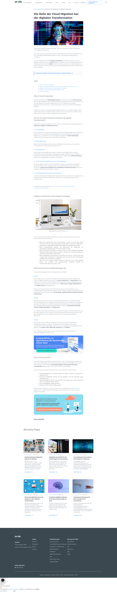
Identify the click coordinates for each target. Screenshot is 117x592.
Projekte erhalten (54, 561)
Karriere (34, 546)
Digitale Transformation (55, 554)
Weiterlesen (28, 472)
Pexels (67, 231)
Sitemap (34, 549)
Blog (70, 2)
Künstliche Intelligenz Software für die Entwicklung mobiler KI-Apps (58, 499)
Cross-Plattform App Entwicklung (58, 544)
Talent (57, 2)
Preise (68, 554)
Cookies (76, 575)
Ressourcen (76, 2)
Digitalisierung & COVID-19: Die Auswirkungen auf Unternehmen (58, 458)
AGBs (61, 575)
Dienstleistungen (38, 2)
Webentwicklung (54, 549)
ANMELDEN (83, 2)
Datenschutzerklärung (68, 575)
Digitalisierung (40, 9)
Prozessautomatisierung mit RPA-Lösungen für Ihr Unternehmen (82, 499)
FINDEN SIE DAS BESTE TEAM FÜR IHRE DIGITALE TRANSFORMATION (53, 73)
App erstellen (70, 541)
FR (20, 567)
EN (18, 567)
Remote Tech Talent (55, 559)
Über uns (34, 541)
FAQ (68, 546)
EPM (51, 556)
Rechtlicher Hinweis (55, 575)
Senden (37, 589)
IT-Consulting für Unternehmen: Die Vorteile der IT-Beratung (83, 458)
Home (35, 9)
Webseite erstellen (71, 544)
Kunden (63, 2)
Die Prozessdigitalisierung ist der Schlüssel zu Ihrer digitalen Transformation (34, 499)
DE (105, 2)
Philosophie (35, 544)
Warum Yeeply (49, 2)
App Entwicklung (54, 541)
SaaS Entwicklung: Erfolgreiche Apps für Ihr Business (33, 458)
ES (22, 567)
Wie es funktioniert (27, 2)
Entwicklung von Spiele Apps (57, 546)
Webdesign (52, 551)
